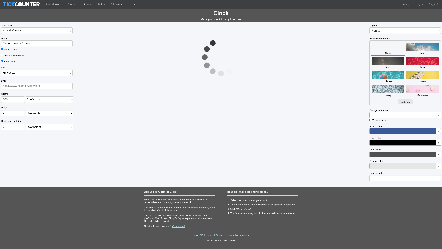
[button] (405, 115)
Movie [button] (423, 81)
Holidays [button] (387, 81)
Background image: (380, 38)
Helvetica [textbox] (9, 72)
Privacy (230, 235)
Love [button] (422, 67)
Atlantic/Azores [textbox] (12, 30)
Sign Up (434, 4)
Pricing (405, 4)
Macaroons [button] (422, 95)
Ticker (101, 4)
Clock (87, 4)
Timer (133, 4)
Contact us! (178, 226)
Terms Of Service (214, 235)
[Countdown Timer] (21, 4)
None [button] (388, 53)
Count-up (72, 4)
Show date (10, 61)
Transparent (379, 120)
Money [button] (388, 95)
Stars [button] (388, 67)
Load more (405, 102)
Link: (3, 80)
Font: (4, 67)
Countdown (53, 4)
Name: (4, 38)
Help (195, 235)
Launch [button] (422, 53)
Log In (419, 4)
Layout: (373, 25)
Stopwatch (117, 4)
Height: (5, 107)
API (201, 235)
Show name (10, 49)
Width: (4, 93)
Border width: (376, 173)
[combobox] (37, 30)
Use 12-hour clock (14, 55)
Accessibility (242, 235)
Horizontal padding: (11, 121)
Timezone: (6, 25)
